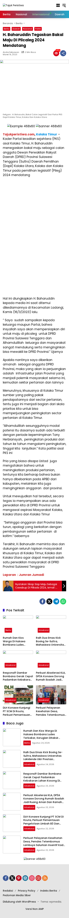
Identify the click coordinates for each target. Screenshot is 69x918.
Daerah (16, 28)
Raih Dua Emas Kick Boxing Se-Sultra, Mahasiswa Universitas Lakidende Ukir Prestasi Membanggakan (50, 641)
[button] (58, 5)
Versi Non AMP (34, 909)
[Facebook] (42, 601)
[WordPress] (25, 878)
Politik (38, 28)
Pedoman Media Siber (17, 895)
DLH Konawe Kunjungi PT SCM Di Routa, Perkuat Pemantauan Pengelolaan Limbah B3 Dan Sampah (18, 711)
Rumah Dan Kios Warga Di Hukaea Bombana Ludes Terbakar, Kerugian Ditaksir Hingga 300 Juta (15, 641)
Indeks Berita (48, 890)
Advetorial (44, 630)
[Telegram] (56, 601)
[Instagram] (32, 878)
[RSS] (45, 878)
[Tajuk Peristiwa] (13, 5)
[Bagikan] (63, 53)
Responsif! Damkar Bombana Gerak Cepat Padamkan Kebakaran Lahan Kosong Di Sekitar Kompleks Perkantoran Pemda (18, 676)
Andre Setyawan (11, 52)
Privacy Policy (26, 890)
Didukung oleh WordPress (19, 901)
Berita (6, 28)
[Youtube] (38, 878)
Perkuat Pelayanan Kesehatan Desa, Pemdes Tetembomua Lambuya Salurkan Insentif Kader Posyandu (50, 711)
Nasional (27, 28)
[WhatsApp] (63, 601)
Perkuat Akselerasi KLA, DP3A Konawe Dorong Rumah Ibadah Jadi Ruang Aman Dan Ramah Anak (50, 676)
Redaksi (8, 890)
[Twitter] (49, 601)
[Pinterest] (19, 878)
